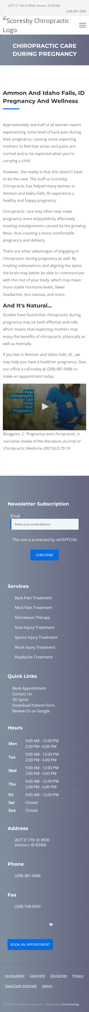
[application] (44, 407)
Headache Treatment (34, 657)
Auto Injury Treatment (34, 627)
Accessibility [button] (14, 975)
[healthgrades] (51, 925)
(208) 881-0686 (75, 11)
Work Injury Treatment (35, 647)
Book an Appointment (30, 944)
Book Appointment (29, 688)
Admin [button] (47, 986)
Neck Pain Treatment (33, 607)
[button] (44, 406)
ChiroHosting (70, 1004)
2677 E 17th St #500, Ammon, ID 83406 (34, 6)
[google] (10, 925)
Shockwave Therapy (32, 617)
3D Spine (20, 699)
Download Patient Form (33, 705)
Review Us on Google (31, 711)
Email (16, 516)
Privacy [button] (78, 975)
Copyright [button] (37, 975)
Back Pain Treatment (33, 597)
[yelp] (30, 925)
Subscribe (44, 555)
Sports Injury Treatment (36, 637)
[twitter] (41, 925)
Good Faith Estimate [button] (21, 986)
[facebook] (20, 925)
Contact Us (22, 694)
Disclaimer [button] (58, 975)
